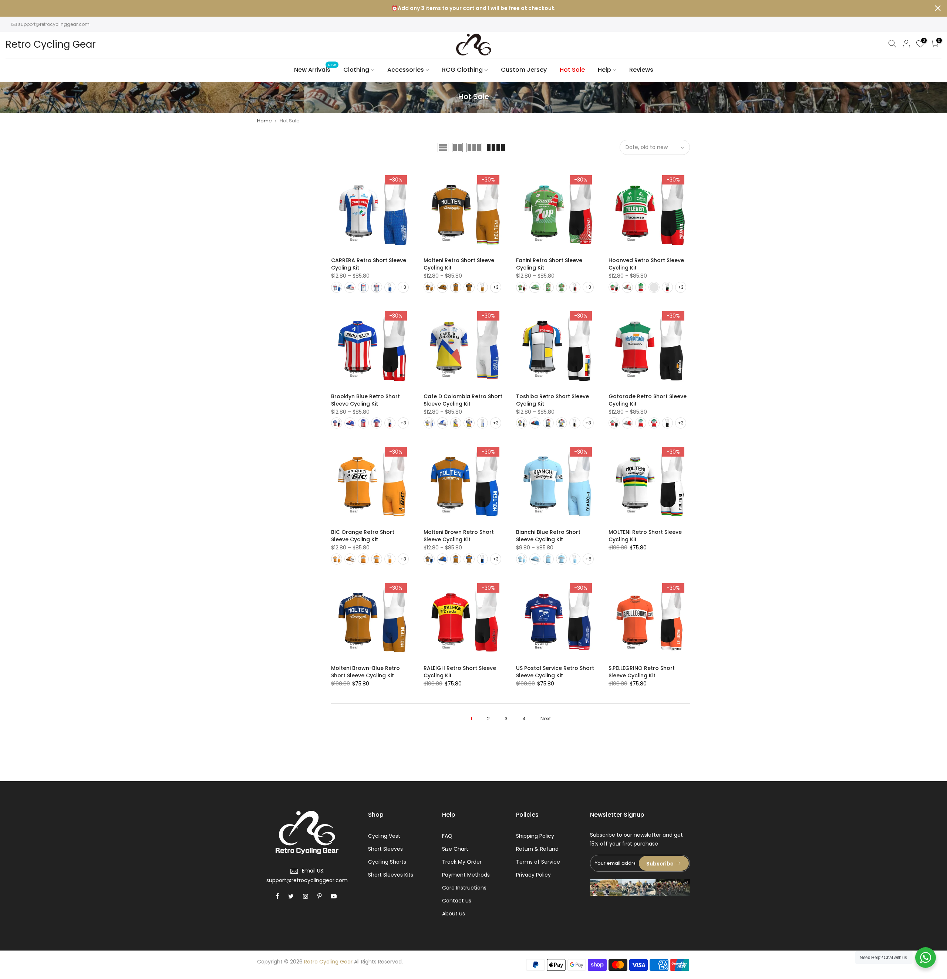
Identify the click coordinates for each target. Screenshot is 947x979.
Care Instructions (464, 887)
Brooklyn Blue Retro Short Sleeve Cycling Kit (365, 400)
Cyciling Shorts (387, 861)
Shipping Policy (535, 836)
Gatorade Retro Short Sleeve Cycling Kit (648, 400)
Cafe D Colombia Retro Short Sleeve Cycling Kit (463, 400)
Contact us (456, 900)
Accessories (405, 69)
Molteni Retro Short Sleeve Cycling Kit (459, 264)
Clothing (356, 69)
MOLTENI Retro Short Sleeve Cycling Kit (645, 535)
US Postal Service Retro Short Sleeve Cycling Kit (555, 671)
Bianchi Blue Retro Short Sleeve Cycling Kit (548, 535)
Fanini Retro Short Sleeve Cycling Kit (549, 264)
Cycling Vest (384, 836)
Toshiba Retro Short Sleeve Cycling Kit (552, 400)
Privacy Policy (533, 874)
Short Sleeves (385, 849)
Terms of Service (538, 861)
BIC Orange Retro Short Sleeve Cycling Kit (362, 535)
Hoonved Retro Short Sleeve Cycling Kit (646, 264)
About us (453, 913)
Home (264, 120)
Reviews (641, 69)
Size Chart (455, 849)
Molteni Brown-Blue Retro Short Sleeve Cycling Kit (365, 671)
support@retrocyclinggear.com (54, 24)
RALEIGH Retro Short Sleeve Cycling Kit (460, 671)
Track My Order (462, 861)
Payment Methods (466, 874)
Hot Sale (572, 69)
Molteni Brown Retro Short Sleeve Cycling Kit (459, 535)
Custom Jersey (524, 69)
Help (604, 69)
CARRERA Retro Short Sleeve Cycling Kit (368, 264)
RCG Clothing (462, 69)
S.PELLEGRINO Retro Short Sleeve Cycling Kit (642, 671)
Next (545, 718)
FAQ (447, 836)
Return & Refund (537, 849)
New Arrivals (315, 68)
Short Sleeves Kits (390, 874)
